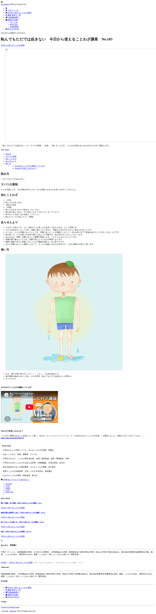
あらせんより (10, 161)
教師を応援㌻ (13, 595)
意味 (5, 480)
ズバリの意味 (10, 156)
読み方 (8, 154)
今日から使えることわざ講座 (19, 13)
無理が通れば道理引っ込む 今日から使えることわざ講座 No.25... (23, 512)
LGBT (15, 25)
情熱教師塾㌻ (13, 17)
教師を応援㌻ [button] (13, 20)
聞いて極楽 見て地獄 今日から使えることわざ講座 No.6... (21, 503)
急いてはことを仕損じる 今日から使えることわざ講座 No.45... (22, 522)
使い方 (8, 164)
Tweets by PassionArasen (10, 607)
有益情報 (15, 27)
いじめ (15, 22)
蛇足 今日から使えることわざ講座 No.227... (16, 531)
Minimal (13, 611)
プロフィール (13, 10)
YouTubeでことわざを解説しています (30, 166)
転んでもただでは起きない (18, 480)
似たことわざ (10, 159)
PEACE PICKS (13, 29)
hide (7, 150)
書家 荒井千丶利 (14, 15)
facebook (8, 484)
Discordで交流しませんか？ (26, 168)
